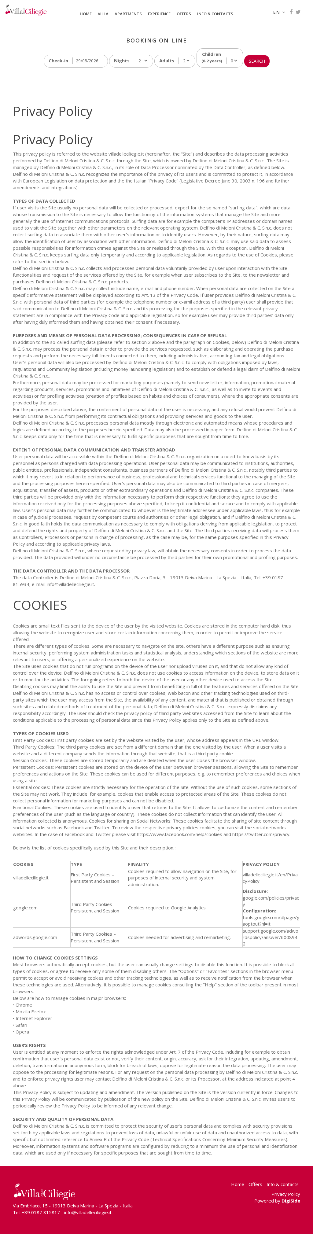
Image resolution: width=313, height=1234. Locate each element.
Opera (22, 1032)
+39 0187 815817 (41, 1212)
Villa (103, 14)
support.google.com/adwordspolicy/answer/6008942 (270, 937)
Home (86, 14)
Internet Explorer (34, 1018)
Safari (21, 1025)
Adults (166, 60)
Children (211, 57)
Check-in (58, 60)
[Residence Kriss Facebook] (291, 12)
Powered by (277, 1201)
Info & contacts (215, 14)
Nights (122, 60)
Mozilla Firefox (31, 1011)
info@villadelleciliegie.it (88, 1212)
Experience (159, 14)
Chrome (24, 1005)
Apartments (128, 14)
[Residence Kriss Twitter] (298, 12)
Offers (184, 14)
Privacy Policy (285, 1194)
